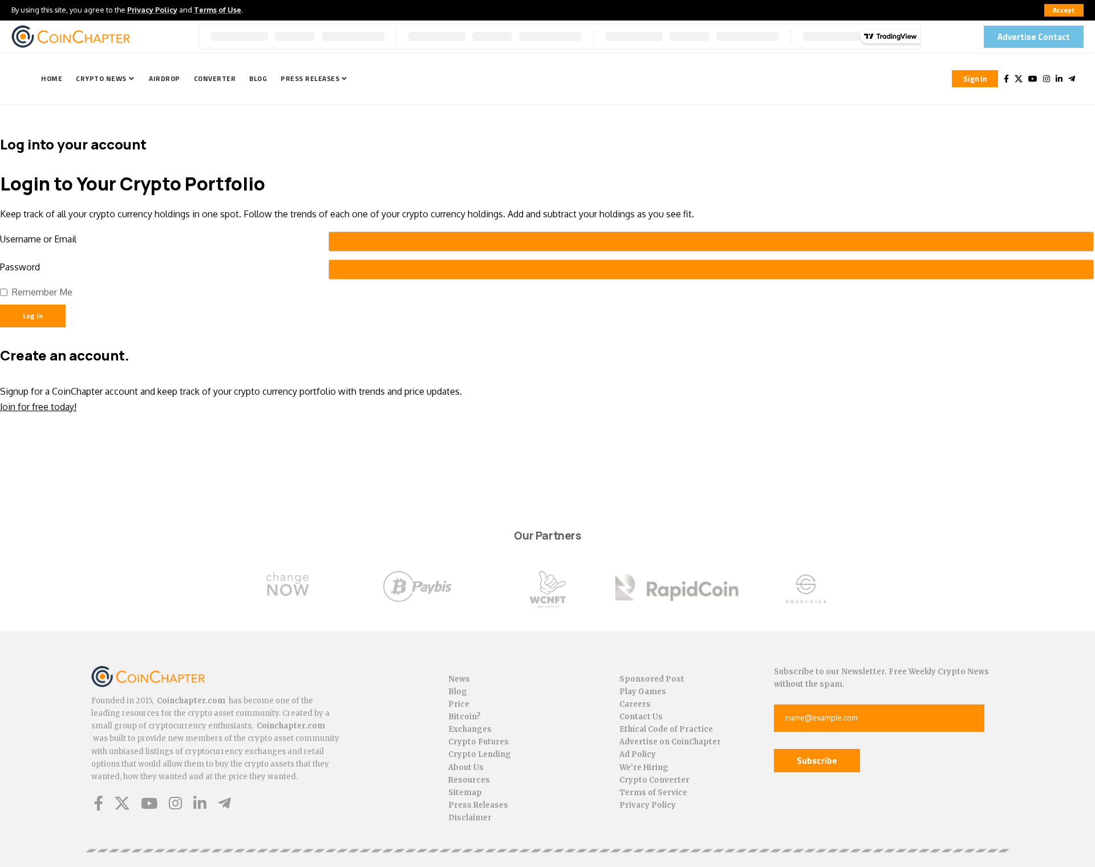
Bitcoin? (464, 717)
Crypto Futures (478, 742)
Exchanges (470, 729)
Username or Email (38, 239)
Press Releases (478, 805)
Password (20, 267)
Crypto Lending (479, 754)
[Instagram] (1046, 78)
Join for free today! (38, 406)
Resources (469, 780)
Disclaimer (470, 818)
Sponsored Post (651, 679)
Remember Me (42, 292)
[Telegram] (1071, 78)
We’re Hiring (643, 767)
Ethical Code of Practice (666, 729)
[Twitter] (1018, 78)
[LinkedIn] (1059, 78)
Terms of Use (217, 9)
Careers (635, 704)
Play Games (642, 691)
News (459, 679)
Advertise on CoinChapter (670, 742)
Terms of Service (653, 792)
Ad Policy (637, 754)
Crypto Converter (654, 780)
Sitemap (465, 792)
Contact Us (641, 717)
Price (458, 704)
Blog (457, 691)
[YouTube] (1032, 78)
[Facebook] (1006, 78)
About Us (466, 767)
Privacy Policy (152, 9)
